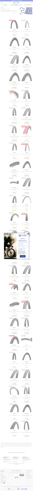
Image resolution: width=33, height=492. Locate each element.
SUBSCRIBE (23, 256)
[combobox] (20, 247)
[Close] (28, 234)
